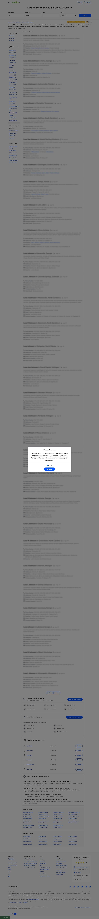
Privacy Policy (55, 453)
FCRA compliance (55, 457)
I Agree (50, 465)
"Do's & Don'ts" (38, 459)
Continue (49, 469)
